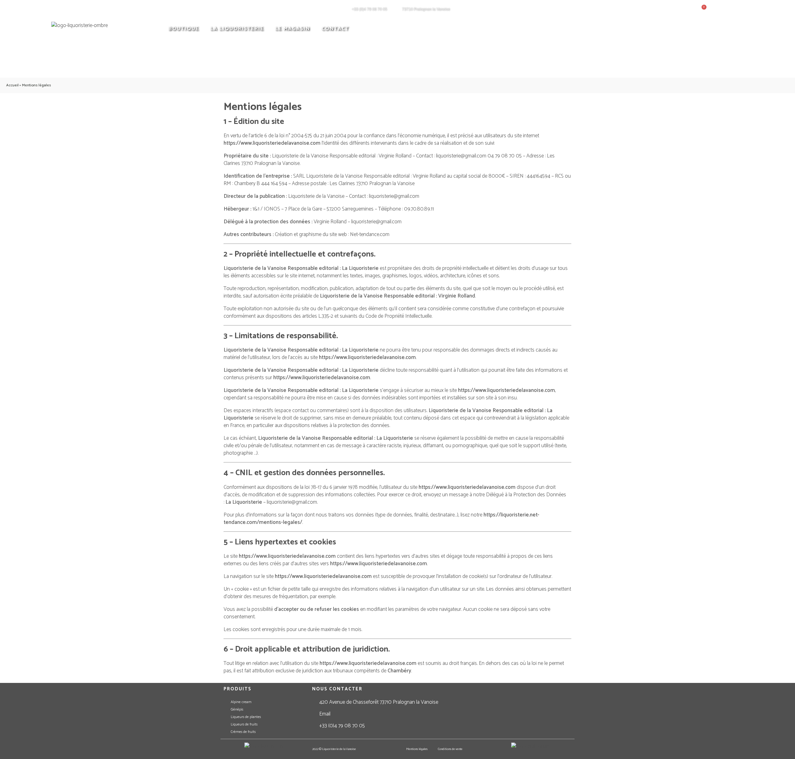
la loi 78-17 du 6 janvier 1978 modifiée (338, 487)
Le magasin (292, 29)
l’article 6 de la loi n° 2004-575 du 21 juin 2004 (297, 135)
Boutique (184, 29)
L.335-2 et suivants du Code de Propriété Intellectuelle (375, 316)
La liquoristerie (237, 29)
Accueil (12, 85)
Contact (335, 29)
